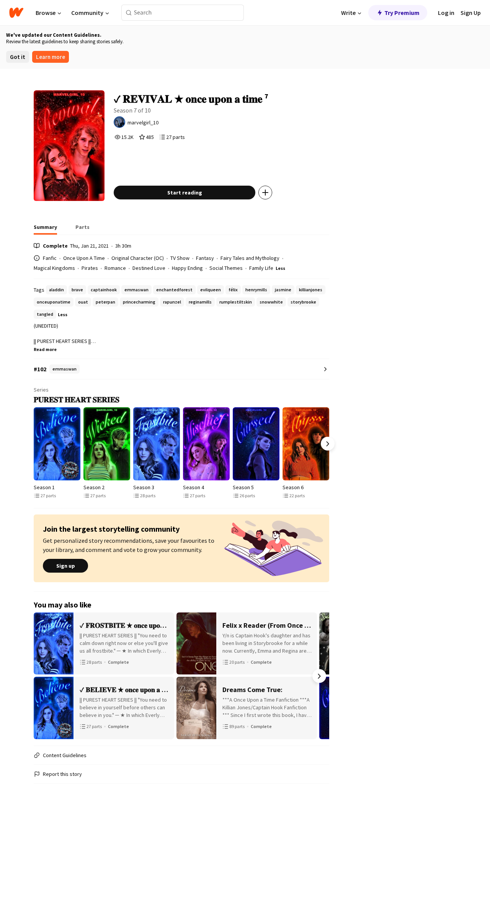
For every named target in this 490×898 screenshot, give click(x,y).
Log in (446, 12)
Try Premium (402, 12)
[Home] (16, 12)
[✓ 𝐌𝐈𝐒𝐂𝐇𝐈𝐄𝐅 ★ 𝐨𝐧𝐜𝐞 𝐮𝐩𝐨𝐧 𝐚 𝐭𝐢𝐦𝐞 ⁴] (206, 443)
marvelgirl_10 (142, 122)
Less (280, 268)
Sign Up (471, 12)
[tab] (45, 229)
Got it (17, 56)
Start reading (184, 192)
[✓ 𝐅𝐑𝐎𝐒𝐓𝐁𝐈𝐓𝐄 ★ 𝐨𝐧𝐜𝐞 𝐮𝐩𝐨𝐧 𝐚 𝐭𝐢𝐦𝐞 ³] (156, 443)
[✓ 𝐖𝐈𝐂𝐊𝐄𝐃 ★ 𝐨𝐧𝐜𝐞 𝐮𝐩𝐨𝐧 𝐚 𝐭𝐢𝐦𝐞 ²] (106, 443)
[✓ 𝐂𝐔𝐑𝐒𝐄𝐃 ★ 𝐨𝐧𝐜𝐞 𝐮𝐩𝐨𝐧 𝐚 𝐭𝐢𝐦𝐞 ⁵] (256, 443)
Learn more (50, 56)
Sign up (65, 565)
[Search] (128, 13)
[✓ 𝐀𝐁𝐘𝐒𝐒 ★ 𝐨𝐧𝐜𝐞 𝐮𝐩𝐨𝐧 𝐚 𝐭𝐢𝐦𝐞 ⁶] (306, 443)
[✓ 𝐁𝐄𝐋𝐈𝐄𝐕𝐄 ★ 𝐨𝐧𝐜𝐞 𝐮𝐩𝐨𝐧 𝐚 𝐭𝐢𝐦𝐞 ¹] (57, 443)
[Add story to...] (265, 192)
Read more (45, 349)
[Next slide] (328, 444)
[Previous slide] (35, 444)
